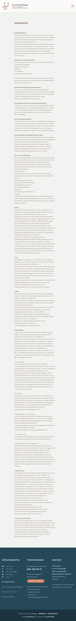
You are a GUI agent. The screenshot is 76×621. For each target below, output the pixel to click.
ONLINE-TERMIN (36, 581)
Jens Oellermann (30, 617)
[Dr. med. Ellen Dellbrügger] (17, 6)
